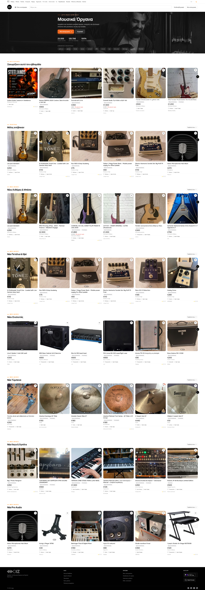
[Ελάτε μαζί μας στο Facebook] (191, 588)
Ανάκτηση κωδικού (127, 578)
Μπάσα (17, 1)
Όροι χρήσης (67, 580)
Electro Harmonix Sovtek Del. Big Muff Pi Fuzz (149, 164)
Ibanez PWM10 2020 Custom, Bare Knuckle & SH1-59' (53, 101)
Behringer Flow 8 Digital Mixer (81, 543)
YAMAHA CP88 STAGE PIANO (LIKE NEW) (85, 480)
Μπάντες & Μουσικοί (76, 1)
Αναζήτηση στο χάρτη (128, 576)
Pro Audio (45, 1)
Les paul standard (13, 163)
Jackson (90, 49)
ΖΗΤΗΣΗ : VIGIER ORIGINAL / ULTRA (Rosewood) (115, 227)
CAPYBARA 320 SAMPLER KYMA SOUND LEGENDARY (53, 481)
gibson (68, 49)
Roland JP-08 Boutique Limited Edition (180, 480)
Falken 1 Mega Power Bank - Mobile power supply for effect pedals (117, 164)
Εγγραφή (80, 31)
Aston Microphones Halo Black (177, 163)
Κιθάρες (12, 1)
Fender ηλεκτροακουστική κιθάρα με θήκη (148, 226)
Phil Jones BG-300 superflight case (115, 353)
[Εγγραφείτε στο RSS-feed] (197, 588)
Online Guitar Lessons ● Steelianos (19, 100)
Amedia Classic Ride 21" (79, 416)
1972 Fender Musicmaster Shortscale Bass (182, 100)
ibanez (82, 49)
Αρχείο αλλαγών (68, 576)
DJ (56, 1)
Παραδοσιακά (61, 1)
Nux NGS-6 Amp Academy (80, 163)
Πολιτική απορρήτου (69, 583)
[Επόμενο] (197, 76)
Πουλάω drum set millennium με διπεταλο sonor (20, 417)
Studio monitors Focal (142, 543)
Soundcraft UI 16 (77, 100)
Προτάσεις (66, 578)
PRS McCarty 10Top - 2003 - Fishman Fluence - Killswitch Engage (52, 227)
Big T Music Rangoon (14, 480)
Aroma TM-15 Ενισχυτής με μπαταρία (147, 353)
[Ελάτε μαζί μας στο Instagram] (188, 588)
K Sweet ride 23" (141, 416)
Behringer (125, 49)
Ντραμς (33, 1)
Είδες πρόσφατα (127, 580)
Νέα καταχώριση (191, 7)
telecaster (116, 49)
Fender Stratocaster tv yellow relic (148, 100)
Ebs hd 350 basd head (78, 353)
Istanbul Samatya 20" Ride (48, 416)
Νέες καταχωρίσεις (127, 573)
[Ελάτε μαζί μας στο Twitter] (194, 588)
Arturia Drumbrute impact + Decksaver (148, 480)
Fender (75, 49)
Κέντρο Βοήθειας (68, 573)
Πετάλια (22, 1)
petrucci (61, 49)
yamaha (133, 49)
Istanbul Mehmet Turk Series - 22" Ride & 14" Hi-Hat (118, 417)
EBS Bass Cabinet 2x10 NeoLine (50, 353)
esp (109, 49)
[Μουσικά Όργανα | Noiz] (9, 9)
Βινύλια (84, 1)
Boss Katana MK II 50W (175, 353)
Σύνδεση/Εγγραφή (179, 7)
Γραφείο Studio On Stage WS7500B (179, 543)
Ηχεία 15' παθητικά (109, 543)
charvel (103, 49)
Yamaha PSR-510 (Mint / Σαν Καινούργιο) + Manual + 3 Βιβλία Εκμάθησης (117, 481)
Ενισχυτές (27, 1)
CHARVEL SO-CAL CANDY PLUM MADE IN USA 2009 (85, 227)
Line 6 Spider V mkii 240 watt (17, 353)
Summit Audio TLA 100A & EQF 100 (115, 100)
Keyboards (38, 1)
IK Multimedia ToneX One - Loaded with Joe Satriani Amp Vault (54, 164)
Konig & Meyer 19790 (46, 543)
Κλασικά (68, 1)
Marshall (141, 49)
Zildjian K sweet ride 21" (175, 416)
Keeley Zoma (171, 290)
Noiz (8, 1)
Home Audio (52, 1)
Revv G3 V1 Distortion (142, 290)
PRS (97, 49)
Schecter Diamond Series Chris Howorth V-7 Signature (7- (182, 227)
